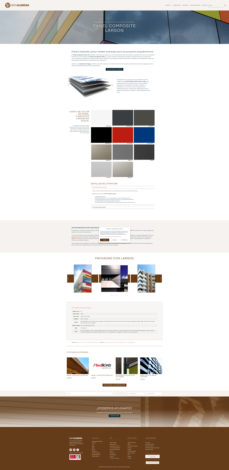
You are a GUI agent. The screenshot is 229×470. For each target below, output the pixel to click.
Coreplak (129, 458)
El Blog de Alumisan (195, 5)
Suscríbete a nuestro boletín (152, 462)
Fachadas (122, 342)
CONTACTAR (114, 415)
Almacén (167, 5)
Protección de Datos (149, 444)
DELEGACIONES (95, 438)
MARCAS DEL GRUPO (132, 438)
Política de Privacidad (112, 236)
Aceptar (104, 239)
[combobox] (215, 5)
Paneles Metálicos (132, 342)
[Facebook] (74, 450)
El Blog (111, 451)
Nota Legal (119, 236)
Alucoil (107, 55)
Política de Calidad (149, 449)
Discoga (129, 449)
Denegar (114, 239)
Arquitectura (79, 342)
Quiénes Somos (177, 5)
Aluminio (106, 342)
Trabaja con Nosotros (114, 458)
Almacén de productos (115, 446)
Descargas (185, 5)
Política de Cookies (103, 236)
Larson (125, 342)
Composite (116, 342)
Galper (129, 444)
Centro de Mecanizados (115, 447)
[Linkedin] (70, 450)
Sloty (129, 454)
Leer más (69, 377)
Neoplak (129, 456)
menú (111, 438)
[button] (68, 85)
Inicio (96, 22)
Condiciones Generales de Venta (152, 447)
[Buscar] (225, 5)
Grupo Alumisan (113, 442)
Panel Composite (118, 22)
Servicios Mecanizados (115, 449)
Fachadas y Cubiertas (86, 342)
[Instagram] (77, 450)
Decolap (129, 447)
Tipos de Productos (108, 22)
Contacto (204, 5)
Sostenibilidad (113, 454)
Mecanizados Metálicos (133, 446)
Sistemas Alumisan (132, 442)
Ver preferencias (124, 239)
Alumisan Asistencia (132, 451)
